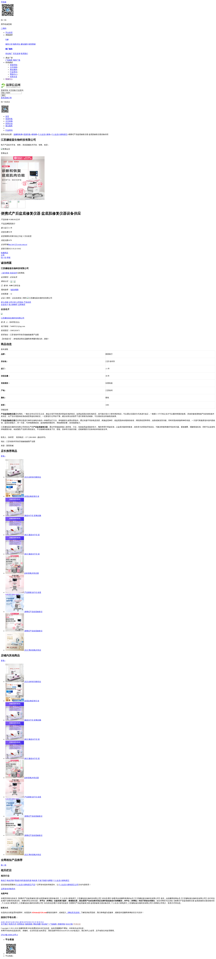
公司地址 (19, 302)
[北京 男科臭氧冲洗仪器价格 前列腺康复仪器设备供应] (14, 650)
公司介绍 (12, 302)
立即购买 (21, 304)
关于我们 (4, 924)
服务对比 (16, 44)
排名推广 (9, 54)
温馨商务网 (18, 134)
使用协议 (20, 924)
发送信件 (13, 273)
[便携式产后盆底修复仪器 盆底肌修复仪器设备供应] (14, 631)
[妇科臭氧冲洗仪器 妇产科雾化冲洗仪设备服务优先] (14, 573)
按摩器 (50, 880)
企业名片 (4, 304)
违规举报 (61, 924)
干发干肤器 (42, 880)
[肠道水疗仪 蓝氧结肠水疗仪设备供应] (14, 515)
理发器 (17, 880)
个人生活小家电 (44, 134)
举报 (8, 257)
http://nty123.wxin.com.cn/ (17, 244)
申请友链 (77, 924)
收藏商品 (4, 253)
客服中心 (9, 79)
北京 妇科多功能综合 (32, 477)
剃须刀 (3, 880)
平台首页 (9, 33)
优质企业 (13, 77)
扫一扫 (3, 257)
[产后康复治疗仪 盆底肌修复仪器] (14, 592)
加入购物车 (13, 304)
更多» (3, 456)
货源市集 (13, 65)
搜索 (3, 95)
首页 (7, 116)
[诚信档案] (14, 290)
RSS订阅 (69, 924)
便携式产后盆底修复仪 (33, 612)
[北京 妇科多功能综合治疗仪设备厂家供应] (14, 477)
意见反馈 (16, 54)
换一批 (3, 865)
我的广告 (16, 60)
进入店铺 (4, 302)
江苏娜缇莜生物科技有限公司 (12, 318)
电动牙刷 (10, 880)
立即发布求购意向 (8, 889)
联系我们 (24, 54)
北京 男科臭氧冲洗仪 (32, 650)
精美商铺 (32, 44)
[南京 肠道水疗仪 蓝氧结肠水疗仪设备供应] (14, 535)
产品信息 (27, 302)
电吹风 (34, 880)
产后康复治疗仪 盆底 (32, 592)
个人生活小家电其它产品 (25, 885)
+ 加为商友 (5, 273)
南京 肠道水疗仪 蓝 (32, 535)
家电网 (34, 134)
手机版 (3, 2)
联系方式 (12, 924)
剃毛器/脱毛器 (26, 880)
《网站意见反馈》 (73, 912)
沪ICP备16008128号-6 (9, 935)
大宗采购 (13, 67)
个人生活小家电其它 (59, 134)
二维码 (3, 28)
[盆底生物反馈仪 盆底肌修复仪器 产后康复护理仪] (14, 496)
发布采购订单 (6, 98)
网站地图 (36, 924)
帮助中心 (13, 74)
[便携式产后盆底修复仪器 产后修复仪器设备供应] (14, 612)
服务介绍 (9, 44)
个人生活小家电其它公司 (68, 885)
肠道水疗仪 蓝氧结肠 (32, 515)
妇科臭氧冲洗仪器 (31, 573)
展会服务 (13, 69)
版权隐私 (28, 924)
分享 (2, 255)
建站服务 (24, 44)
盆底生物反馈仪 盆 (31, 496)
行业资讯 (13, 72)
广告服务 (9, 60)
